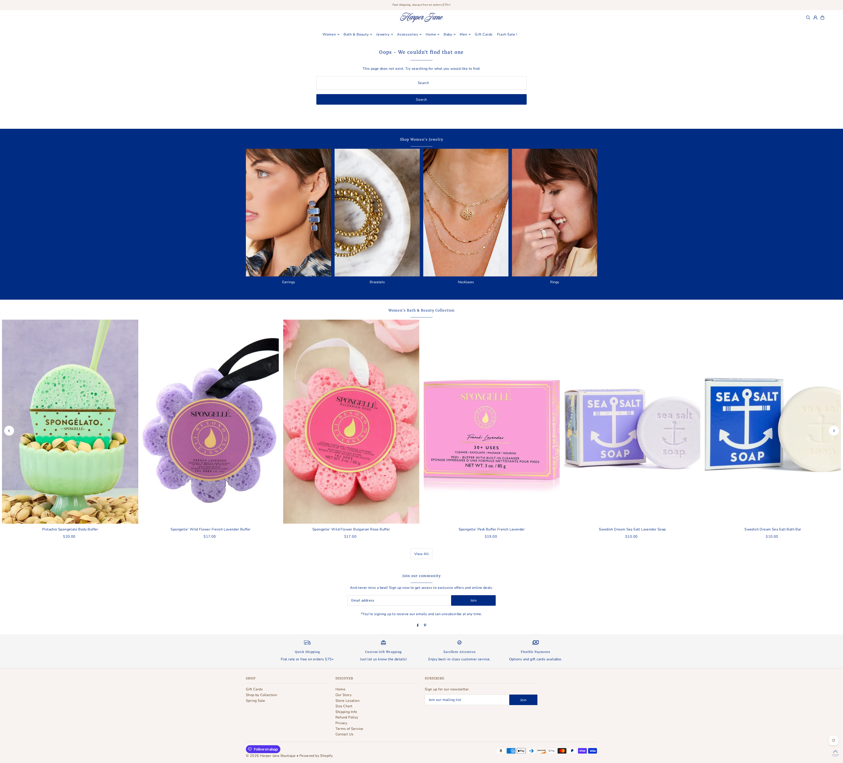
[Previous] (9, 431)
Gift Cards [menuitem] (484, 34)
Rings (554, 282)
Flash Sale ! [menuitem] (507, 34)
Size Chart (344, 706)
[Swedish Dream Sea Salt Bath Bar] (773, 422)
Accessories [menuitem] (407, 34)
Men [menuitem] (463, 34)
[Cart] (822, 18)
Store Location (347, 700)
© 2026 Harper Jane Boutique (271, 755)
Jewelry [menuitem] (383, 34)
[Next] (834, 431)
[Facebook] (418, 625)
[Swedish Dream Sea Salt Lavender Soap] (632, 422)
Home (340, 689)
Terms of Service (349, 728)
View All (421, 554)
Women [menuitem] (329, 34)
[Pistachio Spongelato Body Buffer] (70, 422)
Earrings (288, 282)
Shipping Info (346, 711)
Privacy (341, 723)
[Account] (815, 18)
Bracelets (377, 282)
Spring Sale (255, 700)
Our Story (343, 695)
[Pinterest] (425, 625)
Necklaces (466, 282)
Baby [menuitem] (448, 34)
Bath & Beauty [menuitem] (356, 34)
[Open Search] (808, 18)
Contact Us (344, 734)
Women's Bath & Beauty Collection (421, 310)
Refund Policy (346, 717)
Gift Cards (254, 689)
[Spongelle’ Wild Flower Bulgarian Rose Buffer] (351, 422)
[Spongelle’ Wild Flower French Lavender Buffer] (210, 422)
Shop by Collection (261, 695)
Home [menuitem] (431, 34)
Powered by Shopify (316, 755)
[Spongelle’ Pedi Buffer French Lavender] (492, 422)
